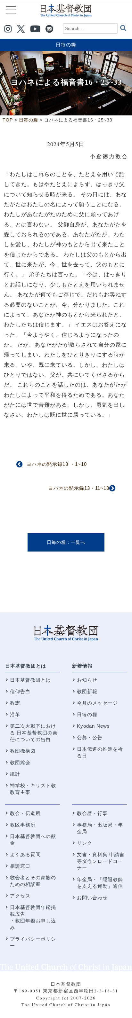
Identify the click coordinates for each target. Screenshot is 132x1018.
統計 (15, 774)
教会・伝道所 (25, 813)
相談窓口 (20, 866)
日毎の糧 (66, 44)
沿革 (15, 714)
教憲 (15, 703)
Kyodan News (93, 726)
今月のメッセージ (97, 703)
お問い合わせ (92, 897)
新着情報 (82, 666)
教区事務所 (23, 824)
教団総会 (20, 762)
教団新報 (87, 691)
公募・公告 (90, 737)
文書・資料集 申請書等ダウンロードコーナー (101, 861)
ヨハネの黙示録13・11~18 (78, 488)
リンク (84, 843)
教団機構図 (23, 751)
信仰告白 (20, 691)
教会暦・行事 (92, 813)
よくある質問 (25, 854)
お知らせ (87, 680)
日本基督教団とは (25, 666)
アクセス (20, 895)
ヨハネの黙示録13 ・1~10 (57, 464)
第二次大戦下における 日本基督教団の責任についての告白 (34, 732)
